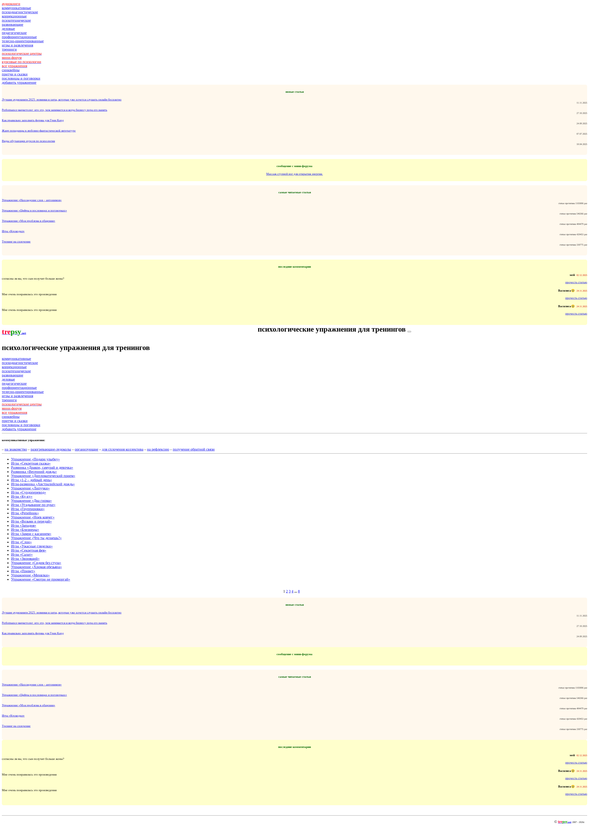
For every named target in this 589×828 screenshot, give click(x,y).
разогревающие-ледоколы (51, 449)
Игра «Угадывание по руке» (33, 505)
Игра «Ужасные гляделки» (32, 546)
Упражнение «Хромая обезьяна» (36, 567)
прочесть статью (576, 282)
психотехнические (16, 20)
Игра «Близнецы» (25, 530)
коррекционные (14, 16)
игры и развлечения (17, 45)
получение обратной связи (194, 449)
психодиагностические (20, 12)
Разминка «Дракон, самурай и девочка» (42, 467)
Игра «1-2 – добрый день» (31, 480)
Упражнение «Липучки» (30, 488)
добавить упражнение (19, 82)
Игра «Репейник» (25, 513)
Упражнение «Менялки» (30, 575)
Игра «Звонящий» (25, 559)
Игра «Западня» (23, 525)
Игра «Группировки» (28, 509)
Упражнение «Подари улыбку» (35, 459)
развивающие (12, 24)
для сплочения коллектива (122, 449)
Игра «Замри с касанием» (31, 534)
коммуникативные (16, 8)
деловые (8, 29)
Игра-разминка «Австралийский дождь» (43, 484)
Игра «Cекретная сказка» (31, 463)
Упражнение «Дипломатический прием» (43, 476)
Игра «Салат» (22, 554)
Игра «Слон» (21, 542)
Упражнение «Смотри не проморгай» (40, 579)
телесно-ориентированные (23, 41)
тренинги (9, 49)
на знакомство (16, 449)
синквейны (11, 70)
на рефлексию (158, 449)
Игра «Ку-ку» (21, 496)
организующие (86, 449)
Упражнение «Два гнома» (31, 501)
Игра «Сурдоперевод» (28, 492)
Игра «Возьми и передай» (31, 521)
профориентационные (19, 37)
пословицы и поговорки (21, 78)
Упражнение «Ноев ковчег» (33, 517)
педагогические (14, 33)
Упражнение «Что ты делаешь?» (36, 538)
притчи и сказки (15, 74)
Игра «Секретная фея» (28, 550)
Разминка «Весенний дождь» (34, 472)
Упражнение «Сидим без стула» (36, 563)
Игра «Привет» (23, 571)
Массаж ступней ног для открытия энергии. (294, 174)
